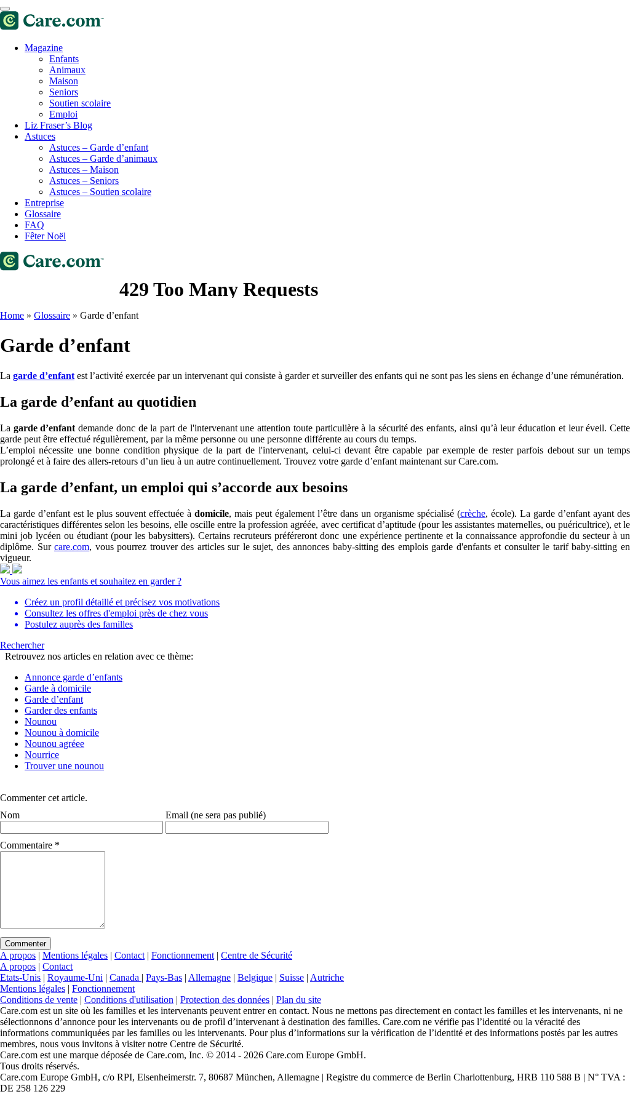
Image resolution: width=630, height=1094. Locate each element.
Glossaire (43, 214)
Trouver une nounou (64, 766)
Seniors (63, 92)
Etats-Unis (20, 977)
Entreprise (44, 203)
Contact (129, 955)
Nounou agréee (54, 743)
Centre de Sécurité (256, 955)
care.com (71, 546)
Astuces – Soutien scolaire (100, 191)
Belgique (255, 977)
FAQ (34, 225)
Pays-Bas (164, 977)
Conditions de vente (39, 999)
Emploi (63, 114)
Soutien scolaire (80, 103)
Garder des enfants (61, 710)
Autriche (327, 977)
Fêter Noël (45, 236)
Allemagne (209, 977)
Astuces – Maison (84, 169)
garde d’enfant (43, 375)
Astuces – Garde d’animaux (103, 158)
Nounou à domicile (62, 732)
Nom (10, 815)
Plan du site (298, 999)
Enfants (64, 59)
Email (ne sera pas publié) (215, 815)
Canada (126, 977)
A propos (18, 955)
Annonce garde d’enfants (73, 677)
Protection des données (224, 999)
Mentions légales (75, 955)
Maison (63, 81)
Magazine (44, 47)
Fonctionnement (182, 955)
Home (12, 315)
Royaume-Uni (75, 977)
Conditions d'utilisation (128, 999)
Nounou (41, 721)
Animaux (67, 70)
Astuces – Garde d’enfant (98, 147)
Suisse (291, 977)
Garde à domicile (58, 688)
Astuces (40, 136)
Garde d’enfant (54, 699)
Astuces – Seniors (84, 180)
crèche (472, 513)
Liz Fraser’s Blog (58, 125)
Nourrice (42, 754)
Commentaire (30, 845)
